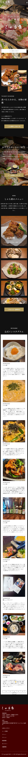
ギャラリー (4, 743)
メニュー (4, 734)
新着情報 (4, 740)
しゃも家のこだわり (14, 51)
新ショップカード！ (8, 600)
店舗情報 (4, 747)
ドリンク (4, 737)
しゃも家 (5, 365)
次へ (14, 693)
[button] (14, 126)
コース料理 (4, 731)
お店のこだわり (6, 728)
